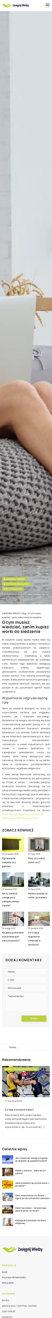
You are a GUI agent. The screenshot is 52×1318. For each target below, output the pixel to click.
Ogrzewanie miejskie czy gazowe (9, 862)
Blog (4, 1272)
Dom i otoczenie (13, 589)
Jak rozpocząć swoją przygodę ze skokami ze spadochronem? (31, 1159)
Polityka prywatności (14, 1277)
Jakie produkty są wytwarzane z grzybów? (32, 1184)
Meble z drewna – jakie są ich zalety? (30, 1172)
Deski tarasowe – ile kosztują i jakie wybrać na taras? (31, 1209)
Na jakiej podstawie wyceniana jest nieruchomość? (13, 936)
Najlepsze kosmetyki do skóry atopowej (30, 1221)
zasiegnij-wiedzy (15, 579)
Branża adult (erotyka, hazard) (19, 1306)
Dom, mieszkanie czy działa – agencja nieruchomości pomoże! (32, 1197)
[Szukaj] (5, 1047)
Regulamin (8, 1283)
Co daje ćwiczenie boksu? (19, 1109)
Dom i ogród (8, 1311)
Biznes (5, 1300)
